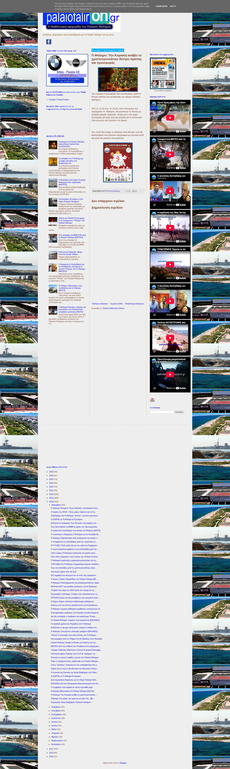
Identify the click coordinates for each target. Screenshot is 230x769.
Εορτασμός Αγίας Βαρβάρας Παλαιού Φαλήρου (71, 702)
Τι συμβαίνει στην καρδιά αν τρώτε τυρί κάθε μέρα (72, 687)
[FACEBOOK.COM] (48, 44)
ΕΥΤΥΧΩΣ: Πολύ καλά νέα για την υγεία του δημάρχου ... (75, 545)
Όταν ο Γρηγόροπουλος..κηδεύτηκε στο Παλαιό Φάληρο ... (75, 661)
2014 (51, 756)
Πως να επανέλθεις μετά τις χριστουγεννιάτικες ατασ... (73, 568)
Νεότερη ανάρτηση (100, 304)
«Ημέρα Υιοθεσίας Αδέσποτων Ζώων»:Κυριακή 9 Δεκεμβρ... (76, 650)
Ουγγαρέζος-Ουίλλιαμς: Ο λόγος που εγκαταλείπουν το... (75, 594)
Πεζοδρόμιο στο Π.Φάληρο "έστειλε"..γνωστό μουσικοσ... (75, 516)
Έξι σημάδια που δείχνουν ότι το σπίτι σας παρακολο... (74, 575)
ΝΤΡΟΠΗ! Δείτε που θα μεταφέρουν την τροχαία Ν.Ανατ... (75, 598)
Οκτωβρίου (56, 711)
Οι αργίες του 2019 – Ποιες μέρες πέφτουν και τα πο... (73, 512)
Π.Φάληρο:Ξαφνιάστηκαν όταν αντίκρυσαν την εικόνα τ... (74, 538)
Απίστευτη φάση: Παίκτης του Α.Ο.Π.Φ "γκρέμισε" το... (73, 654)
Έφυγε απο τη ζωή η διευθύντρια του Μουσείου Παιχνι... (74, 669)
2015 (51, 753)
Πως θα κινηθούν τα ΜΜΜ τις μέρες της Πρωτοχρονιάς (74, 527)
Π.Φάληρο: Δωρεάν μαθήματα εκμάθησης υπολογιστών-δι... (76, 609)
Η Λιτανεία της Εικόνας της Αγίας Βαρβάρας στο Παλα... (74, 672)
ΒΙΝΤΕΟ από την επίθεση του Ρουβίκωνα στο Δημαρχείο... (75, 646)
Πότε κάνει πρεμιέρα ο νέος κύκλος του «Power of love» (74, 557)
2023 (51, 483)
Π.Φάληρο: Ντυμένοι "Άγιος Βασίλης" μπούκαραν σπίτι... (75, 508)
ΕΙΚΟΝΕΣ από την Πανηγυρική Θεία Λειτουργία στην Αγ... (75, 684)
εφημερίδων (169, 90)
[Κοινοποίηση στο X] (131, 191)
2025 (51, 476)
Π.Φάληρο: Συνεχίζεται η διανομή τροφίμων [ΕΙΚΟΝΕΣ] (74, 631)
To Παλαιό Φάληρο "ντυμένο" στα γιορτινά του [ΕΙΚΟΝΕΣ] (75, 620)
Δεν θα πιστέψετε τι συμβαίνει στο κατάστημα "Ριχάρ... (73, 616)
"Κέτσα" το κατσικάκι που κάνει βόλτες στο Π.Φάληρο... (74, 635)
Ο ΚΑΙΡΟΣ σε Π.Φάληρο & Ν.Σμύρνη (66, 519)
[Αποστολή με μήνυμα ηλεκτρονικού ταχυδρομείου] (127, 191)
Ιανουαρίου (56, 744)
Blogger (123, 763)
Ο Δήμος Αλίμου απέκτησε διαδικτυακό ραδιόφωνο (72, 601)
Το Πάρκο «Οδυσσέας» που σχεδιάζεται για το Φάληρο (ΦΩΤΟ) (70, 288)
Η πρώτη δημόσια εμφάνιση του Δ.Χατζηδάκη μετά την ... (75, 549)
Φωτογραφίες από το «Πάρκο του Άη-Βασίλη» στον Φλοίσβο (76, 639)
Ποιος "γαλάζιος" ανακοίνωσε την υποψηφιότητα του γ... (74, 665)
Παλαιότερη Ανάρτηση (134, 304)
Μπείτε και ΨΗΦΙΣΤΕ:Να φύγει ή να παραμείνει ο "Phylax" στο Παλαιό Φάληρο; (72, 220)
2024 (51, 479)
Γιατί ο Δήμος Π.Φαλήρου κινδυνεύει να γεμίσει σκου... (74, 553)
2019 (51, 498)
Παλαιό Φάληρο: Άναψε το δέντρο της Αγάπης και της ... (74, 643)
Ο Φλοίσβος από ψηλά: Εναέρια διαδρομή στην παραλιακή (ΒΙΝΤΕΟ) (72, 182)
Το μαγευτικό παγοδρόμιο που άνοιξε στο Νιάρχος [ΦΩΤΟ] (75, 531)
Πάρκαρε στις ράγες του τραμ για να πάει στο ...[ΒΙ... (72, 699)
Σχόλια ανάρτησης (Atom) (113, 308)
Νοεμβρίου (56, 707)
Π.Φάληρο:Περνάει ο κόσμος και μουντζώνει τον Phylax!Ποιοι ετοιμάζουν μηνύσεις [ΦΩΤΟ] (72, 309)
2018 (51, 502)
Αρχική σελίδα (116, 304)
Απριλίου (55, 733)
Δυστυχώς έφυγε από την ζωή (63, 572)
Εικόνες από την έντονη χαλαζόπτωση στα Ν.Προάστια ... (75, 605)
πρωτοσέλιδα (159, 90)
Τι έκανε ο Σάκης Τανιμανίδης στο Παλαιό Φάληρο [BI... (74, 579)
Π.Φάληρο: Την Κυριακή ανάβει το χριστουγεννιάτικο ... (74, 695)
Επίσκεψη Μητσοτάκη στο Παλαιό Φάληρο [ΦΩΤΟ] (72, 691)
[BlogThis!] (129, 191)
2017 (51, 749)
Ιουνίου (54, 726)
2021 (51, 490)
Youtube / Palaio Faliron (59, 100)
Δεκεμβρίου (56, 505)
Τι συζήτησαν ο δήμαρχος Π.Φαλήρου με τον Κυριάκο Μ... (75, 534)
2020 (51, 494)
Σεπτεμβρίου (57, 714)
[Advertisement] (118, 282)
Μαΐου (54, 729)
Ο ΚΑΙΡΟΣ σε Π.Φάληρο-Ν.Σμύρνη (66, 676)
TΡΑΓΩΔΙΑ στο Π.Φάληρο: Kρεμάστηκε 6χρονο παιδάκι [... (75, 564)
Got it (173, 6)
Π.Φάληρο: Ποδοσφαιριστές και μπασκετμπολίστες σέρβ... (75, 583)
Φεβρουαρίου (57, 741)
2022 (51, 487)
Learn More (161, 6)
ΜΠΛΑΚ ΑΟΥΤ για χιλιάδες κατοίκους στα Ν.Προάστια (74, 587)
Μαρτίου (55, 737)
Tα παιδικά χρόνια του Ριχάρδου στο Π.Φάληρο (71, 624)
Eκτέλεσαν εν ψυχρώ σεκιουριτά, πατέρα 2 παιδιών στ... (74, 628)
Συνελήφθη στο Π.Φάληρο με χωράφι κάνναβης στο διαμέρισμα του (71, 161)
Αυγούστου (56, 718)
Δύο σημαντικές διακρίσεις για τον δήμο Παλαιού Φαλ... (74, 680)
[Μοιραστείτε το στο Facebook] (133, 191)
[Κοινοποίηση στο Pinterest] (136, 191)
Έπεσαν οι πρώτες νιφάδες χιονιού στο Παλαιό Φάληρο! (74, 657)
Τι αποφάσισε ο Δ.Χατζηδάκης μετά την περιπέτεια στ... (74, 542)
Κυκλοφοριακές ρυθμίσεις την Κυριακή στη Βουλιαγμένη (74, 613)
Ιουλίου (54, 722)
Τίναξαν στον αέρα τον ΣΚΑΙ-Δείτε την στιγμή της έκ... (73, 590)
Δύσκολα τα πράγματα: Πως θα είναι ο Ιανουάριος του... (74, 523)
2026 (51, 472)
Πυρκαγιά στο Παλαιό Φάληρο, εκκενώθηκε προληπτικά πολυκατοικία (72, 144)
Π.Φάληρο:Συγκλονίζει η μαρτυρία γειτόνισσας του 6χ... (74, 560)
